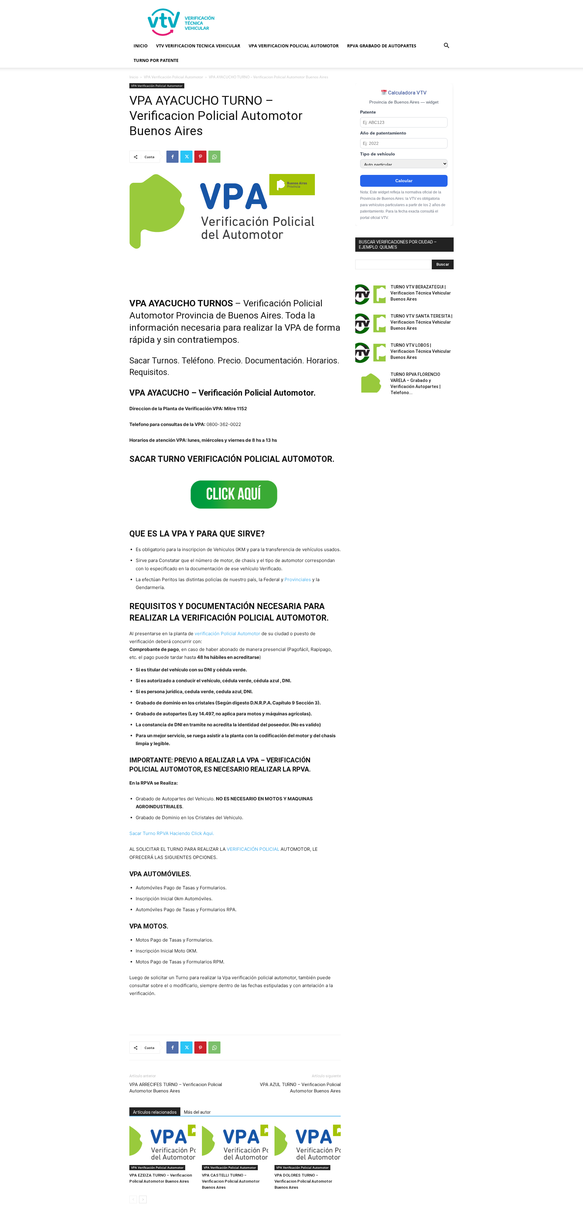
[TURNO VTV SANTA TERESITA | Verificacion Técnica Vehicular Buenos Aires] (370, 323)
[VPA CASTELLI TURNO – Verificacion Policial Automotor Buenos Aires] (235, 1147)
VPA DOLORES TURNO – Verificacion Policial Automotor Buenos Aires (303, 1181)
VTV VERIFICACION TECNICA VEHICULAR (198, 46)
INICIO (141, 46)
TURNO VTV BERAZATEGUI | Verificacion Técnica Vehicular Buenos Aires (420, 293)
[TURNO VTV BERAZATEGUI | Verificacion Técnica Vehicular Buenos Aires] (370, 294)
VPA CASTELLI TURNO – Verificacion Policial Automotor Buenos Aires (231, 1181)
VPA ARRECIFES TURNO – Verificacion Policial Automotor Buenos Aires (175, 1088)
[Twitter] (186, 157)
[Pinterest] (200, 157)
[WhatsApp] (214, 157)
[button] (446, 46)
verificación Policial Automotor (227, 633)
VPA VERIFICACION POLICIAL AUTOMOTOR (294, 46)
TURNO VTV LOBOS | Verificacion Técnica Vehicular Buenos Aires (420, 351)
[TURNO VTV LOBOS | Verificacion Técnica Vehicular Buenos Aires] (370, 352)
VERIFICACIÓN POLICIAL (253, 849)
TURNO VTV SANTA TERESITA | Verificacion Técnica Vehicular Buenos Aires (421, 322)
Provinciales (298, 579)
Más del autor (197, 1112)
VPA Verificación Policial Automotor (173, 77)
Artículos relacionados (155, 1112)
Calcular (403, 180)
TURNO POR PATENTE (156, 60)
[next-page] (143, 1199)
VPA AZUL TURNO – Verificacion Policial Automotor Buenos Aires (300, 1088)
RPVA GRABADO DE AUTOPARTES (381, 46)
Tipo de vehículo (377, 154)
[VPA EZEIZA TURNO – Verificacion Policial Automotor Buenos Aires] (162, 1147)
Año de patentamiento (383, 133)
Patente (368, 112)
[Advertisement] (343, 22)
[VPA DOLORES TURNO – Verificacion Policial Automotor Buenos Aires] (307, 1147)
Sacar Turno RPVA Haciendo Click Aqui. (171, 833)
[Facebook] (172, 157)
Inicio (133, 77)
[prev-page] (133, 1199)
